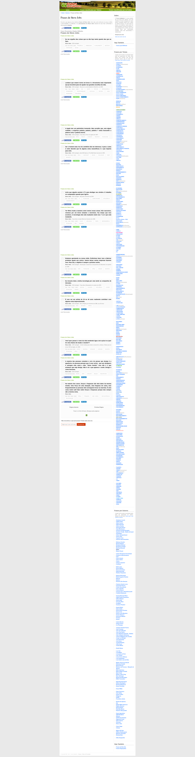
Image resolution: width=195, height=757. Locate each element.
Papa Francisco (120, 691)
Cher (117, 556)
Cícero (118, 561)
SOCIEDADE (119, 455)
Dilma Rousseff (120, 571)
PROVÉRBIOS (119, 407)
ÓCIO (117, 358)
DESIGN (76, 47)
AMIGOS (118, 70)
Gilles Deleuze (120, 598)
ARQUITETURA (103, 373)
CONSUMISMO (120, 133)
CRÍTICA (90, 305)
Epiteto (118, 580)
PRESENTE (119, 398)
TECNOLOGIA (105, 136)
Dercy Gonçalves (120, 569)
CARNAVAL (119, 111)
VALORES (118, 483)
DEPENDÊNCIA (120, 167)
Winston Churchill (121, 733)
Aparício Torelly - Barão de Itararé (125, 532)
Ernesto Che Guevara (121, 581)
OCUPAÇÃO (119, 359)
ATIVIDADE (119, 86)
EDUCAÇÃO (119, 189)
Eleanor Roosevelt (121, 575)
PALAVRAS (119, 372)
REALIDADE (119, 414)
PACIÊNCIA (119, 369)
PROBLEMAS (119, 402)
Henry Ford (119, 611)
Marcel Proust (119, 665)
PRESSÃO (118, 401)
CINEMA (118, 115)
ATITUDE (118, 85)
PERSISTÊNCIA (120, 381)
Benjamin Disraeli (120, 545)
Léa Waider (119, 652)
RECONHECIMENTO (121, 415)
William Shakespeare (121, 732)
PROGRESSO (119, 404)
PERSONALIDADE (120, 383)
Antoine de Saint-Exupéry (122, 530)
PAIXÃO (118, 371)
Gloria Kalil (119, 600)
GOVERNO (119, 257)
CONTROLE (119, 135)
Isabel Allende (119, 622)
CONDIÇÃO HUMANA (121, 126)
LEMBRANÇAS (120, 308)
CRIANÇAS (119, 150)
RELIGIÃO (118, 420)
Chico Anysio (119, 558)
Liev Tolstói (119, 655)
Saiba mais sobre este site (120, 36)
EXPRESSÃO (119, 226)
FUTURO (118, 248)
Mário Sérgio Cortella (121, 671)
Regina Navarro (120, 706)
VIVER (108, 91)
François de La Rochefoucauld (124, 591)
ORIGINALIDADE (120, 364)
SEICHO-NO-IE (120, 714)
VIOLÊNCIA (119, 492)
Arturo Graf (119, 536)
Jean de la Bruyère (121, 630)
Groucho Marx (120, 601)
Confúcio (118, 564)
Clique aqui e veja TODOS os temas (122, 60)
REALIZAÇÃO (101, 155)
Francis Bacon (120, 590)
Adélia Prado (119, 521)
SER (117, 446)
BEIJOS (118, 102)
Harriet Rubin (119, 607)
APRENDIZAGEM (120, 79)
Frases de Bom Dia (121, 747)
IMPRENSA (119, 286)
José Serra (119, 641)
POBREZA (118, 386)
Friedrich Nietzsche (121, 593)
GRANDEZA (119, 259)
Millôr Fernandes (120, 678)
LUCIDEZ (108, 287)
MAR (117, 323)
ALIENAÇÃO (119, 67)
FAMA (117, 229)
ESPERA (118, 204)
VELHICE (118, 484)
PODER (118, 387)
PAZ (117, 375)
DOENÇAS (118, 179)
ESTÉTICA (118, 215)
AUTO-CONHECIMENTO (122, 97)
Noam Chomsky (120, 686)
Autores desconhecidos (122, 539)
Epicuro (118, 578)
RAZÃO (118, 411)
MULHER (118, 339)
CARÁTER (118, 112)
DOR (117, 181)
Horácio (118, 617)
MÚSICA (118, 343)
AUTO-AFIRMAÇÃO (121, 92)
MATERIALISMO (120, 324)
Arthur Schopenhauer (121, 535)
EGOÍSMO (118, 192)
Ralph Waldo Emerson (122, 704)
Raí (117, 703)
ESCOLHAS (92, 91)
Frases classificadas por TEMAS (90, 10)
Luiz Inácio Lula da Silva (122, 659)
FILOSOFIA (90, 287)
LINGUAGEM (119, 311)
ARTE (77, 305)
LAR (117, 305)
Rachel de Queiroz (121, 701)
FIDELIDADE (119, 234)
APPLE (77, 136)
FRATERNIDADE (120, 245)
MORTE (88, 89)
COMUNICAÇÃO (120, 123)
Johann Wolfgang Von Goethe (124, 636)
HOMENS (118, 270)
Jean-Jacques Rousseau (122, 635)
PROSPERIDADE (120, 405)
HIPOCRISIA (119, 264)
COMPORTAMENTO (70, 200)
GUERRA (118, 262)
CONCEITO (89, 373)
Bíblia (117, 549)
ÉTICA (117, 218)
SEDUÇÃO (118, 439)
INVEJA (118, 295)
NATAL (118, 348)
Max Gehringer (120, 676)
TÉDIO (117, 480)
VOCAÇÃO (119, 501)
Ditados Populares (121, 572)
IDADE (117, 277)
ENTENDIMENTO (120, 197)
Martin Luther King (121, 674)
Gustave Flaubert (120, 604)
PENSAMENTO (120, 377)
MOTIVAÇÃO (119, 336)
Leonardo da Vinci (121, 654)
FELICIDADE (119, 232)
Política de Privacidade (86, 754)
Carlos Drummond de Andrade (124, 553)
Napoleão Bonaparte (121, 681)
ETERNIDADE (119, 216)
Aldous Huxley (120, 526)
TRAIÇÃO (118, 476)
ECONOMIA (119, 188)
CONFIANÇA (119, 127)
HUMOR (118, 275)
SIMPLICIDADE (120, 452)
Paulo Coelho (119, 694)
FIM (117, 240)
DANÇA (118, 163)
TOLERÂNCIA (119, 473)
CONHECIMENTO (120, 129)
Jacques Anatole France (122, 627)
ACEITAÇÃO (119, 62)
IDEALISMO (119, 280)
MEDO (117, 327)
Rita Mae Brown (120, 709)
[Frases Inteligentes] (71, 4)
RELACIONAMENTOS (121, 418)
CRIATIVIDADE (69, 47)
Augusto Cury (119, 538)
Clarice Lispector (120, 562)
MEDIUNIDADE (120, 326)
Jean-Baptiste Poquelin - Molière (124, 633)
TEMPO (96, 221)
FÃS (117, 250)
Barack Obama (120, 543)
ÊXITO (117, 223)
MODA (117, 332)
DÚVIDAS (118, 185)
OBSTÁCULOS (120, 356)
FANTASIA (82, 287)
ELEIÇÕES (118, 194)
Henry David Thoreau (121, 610)
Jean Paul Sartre (120, 632)
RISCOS (83, 136)
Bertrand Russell (120, 548)
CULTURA (118, 157)
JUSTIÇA (118, 301)
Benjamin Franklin (121, 546)
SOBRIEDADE (89, 45)
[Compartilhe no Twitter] (84, 27)
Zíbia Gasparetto (120, 737)
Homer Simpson (120, 614)
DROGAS (118, 184)
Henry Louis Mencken (122, 613)
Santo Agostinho (120, 713)
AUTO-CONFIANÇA (121, 95)
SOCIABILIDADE (120, 454)
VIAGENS (118, 489)
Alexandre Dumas (120, 527)
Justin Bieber (119, 645)
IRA (117, 297)
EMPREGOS (119, 195)
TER (117, 471)
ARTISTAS (118, 82)
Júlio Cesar (119, 644)
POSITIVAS (119, 392)
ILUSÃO (118, 283)
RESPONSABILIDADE (121, 426)
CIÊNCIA (118, 118)
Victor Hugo (119, 726)
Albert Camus (119, 523)
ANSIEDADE (119, 74)
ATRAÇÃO (118, 88)
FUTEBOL (118, 247)
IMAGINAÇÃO (119, 285)
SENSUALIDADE (120, 443)
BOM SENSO (95, 396)
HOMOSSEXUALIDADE (122, 272)
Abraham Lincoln (120, 520)
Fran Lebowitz (120, 588)
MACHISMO (119, 321)
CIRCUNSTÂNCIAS (105, 396)
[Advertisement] (86, 65)
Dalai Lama (119, 566)
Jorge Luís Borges (121, 638)
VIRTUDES (118, 493)
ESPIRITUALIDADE (121, 210)
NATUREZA (119, 349)
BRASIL (118, 107)
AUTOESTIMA (119, 91)
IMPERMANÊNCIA (106, 89)
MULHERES (119, 341)
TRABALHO (119, 474)
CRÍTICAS (118, 154)
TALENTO (118, 467)
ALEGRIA (118, 65)
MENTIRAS (119, 330)
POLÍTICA (118, 390)
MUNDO (78, 349)
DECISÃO (101, 91)
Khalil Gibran (119, 648)
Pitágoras (118, 696)
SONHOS (100, 268)
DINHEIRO (118, 178)
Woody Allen (119, 735)
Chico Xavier (119, 559)
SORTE (118, 461)
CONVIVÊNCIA (119, 138)
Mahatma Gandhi (120, 664)
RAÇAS (118, 412)
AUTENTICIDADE (120, 89)
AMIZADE (118, 71)
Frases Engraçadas (121, 748)
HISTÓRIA (118, 266)
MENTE (118, 329)
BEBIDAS (118, 101)
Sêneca (118, 716)
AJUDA (118, 64)
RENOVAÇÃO (119, 421)
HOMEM (118, 269)
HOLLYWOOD (119, 267)
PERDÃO (118, 378)
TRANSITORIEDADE (81, 91)
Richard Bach (119, 707)
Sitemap (79, 754)
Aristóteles (119, 533)
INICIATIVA (119, 289)
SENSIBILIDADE (120, 442)
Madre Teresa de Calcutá (122, 662)
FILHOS (81, 221)
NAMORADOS (119, 346)
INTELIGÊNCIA (106, 198)
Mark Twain (119, 673)
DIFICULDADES (120, 176)
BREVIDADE (89, 221)
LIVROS (118, 316)
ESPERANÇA (119, 206)
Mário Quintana (120, 670)
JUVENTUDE (119, 302)
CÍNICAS (118, 160)
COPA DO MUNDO (120, 109)
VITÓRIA (118, 496)
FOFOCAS (118, 241)
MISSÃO (93, 155)
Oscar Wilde (119, 688)
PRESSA (118, 399)
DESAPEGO (119, 169)
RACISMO (118, 409)
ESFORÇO (118, 203)
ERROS (118, 200)
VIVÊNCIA (118, 499)
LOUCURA (118, 317)
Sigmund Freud (120, 719)
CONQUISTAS (119, 130)
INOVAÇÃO (68, 157)
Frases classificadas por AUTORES (120, 10)
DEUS (117, 175)
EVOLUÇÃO (119, 221)
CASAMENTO (119, 114)
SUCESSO (118, 463)
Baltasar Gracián (120, 542)
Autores (68, 13)
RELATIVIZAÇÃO (69, 398)
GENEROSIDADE (120, 254)
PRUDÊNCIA (80, 45)
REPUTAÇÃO (119, 423)
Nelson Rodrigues (121, 683)
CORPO (118, 142)
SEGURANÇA (119, 440)
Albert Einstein (120, 524)
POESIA (118, 389)
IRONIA (118, 298)
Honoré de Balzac (120, 616)
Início (67, 10)
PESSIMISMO (119, 384)
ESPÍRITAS (119, 207)
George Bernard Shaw (122, 595)
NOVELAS (118, 354)
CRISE (117, 153)
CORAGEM (100, 349)
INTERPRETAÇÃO (120, 294)
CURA (117, 159)
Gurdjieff (118, 603)
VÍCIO (117, 504)
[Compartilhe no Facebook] (67, 27)
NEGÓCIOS (107, 45)
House (118, 619)
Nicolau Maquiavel (121, 684)
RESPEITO (118, 424)
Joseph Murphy (120, 642)
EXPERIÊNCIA (119, 225)
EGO (117, 191)
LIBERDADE (119, 310)
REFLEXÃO (119, 417)
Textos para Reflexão (121, 45)
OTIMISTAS (119, 365)
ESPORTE (118, 212)
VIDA (82, 89)
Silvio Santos (119, 720)
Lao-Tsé (118, 651)
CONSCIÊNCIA (78, 93)
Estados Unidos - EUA (122, 219)
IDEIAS (118, 282)
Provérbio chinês (120, 699)
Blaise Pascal (119, 551)
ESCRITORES (119, 201)
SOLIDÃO (118, 458)
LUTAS (118, 319)
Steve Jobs (68, 43)
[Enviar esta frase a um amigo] (62, 28)
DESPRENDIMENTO (121, 172)
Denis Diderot (119, 568)
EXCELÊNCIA (119, 222)
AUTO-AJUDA (119, 94)
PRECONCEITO (120, 396)
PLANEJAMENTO (98, 45)
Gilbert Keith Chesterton (122, 597)
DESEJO (118, 170)
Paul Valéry (119, 693)
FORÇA (79, 396)
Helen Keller (119, 609)
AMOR (117, 73)
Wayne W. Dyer (120, 730)
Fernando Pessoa (120, 585)
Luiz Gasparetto (120, 658)
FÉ (117, 251)
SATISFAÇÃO (119, 436)
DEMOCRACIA (119, 166)
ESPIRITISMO (119, 209)
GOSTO (118, 256)
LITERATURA (119, 313)
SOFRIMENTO (119, 457)
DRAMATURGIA (120, 182)
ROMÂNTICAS (119, 430)
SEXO (117, 448)
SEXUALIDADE (120, 449)
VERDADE (118, 486)
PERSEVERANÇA (120, 380)
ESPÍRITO (118, 213)
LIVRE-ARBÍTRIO (120, 314)
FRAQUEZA (86, 396)
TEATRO (118, 468)
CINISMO (118, 117)
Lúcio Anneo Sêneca (121, 656)
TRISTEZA (118, 477)
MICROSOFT (86, 155)
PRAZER (118, 395)
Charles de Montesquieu (122, 555)
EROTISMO (119, 198)
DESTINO (118, 173)
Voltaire (118, 727)
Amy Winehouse (120, 529)
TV (79, 198)
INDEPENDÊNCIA (120, 288)
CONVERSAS (119, 136)
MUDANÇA (81, 223)
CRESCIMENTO (120, 147)
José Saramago (120, 639)
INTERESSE (119, 292)
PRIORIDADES (69, 93)
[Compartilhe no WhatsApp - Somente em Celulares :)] (76, 27)
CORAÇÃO (119, 141)
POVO (117, 393)
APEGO (118, 77)
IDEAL (117, 279)
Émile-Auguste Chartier (122, 577)
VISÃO (79, 268)
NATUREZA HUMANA (121, 351)
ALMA (117, 68)
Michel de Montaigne (121, 677)
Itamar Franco (119, 623)
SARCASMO (119, 434)
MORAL (118, 333)
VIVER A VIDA (119, 498)
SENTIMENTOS (120, 445)
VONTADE (118, 502)
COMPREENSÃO (120, 121)
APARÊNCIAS (119, 76)
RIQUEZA (118, 427)
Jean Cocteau (119, 629)
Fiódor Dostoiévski (121, 587)
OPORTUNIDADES (120, 361)
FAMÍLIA (118, 231)
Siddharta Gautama (121, 717)
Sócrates (118, 722)
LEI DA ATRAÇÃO (120, 307)
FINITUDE (96, 89)
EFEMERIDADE (69, 91)
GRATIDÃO (119, 260)
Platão (117, 697)
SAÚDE (118, 437)
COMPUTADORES (96, 198)
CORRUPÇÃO (119, 144)
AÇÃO (117, 98)
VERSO (118, 487)
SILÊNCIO (118, 451)
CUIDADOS (89, 136)
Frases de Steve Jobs (71, 17)
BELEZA (96, 373)
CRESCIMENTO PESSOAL (122, 148)
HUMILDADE (119, 273)
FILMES (118, 237)
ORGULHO (119, 362)
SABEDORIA (119, 433)
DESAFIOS (107, 268)
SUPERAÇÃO (119, 464)
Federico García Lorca (122, 584)
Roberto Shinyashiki (121, 710)
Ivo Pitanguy (119, 625)
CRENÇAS (118, 145)
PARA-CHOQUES (120, 374)
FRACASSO (119, 244)
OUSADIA (118, 367)
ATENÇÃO (118, 83)
